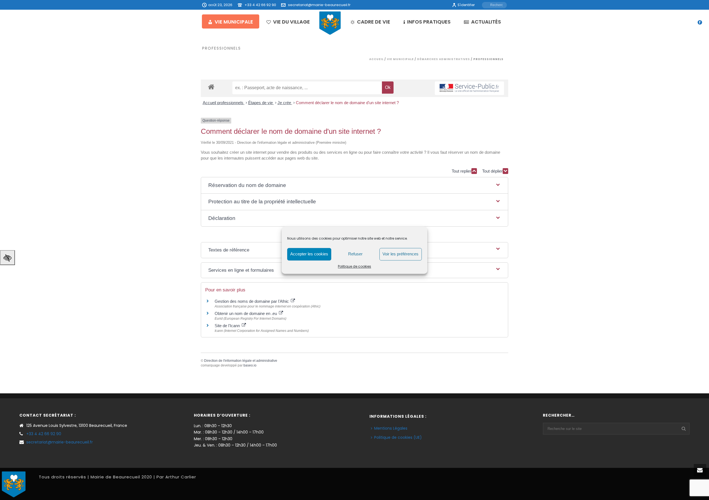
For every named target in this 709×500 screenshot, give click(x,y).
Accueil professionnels (224, 102)
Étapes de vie (261, 102)
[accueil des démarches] (211, 86)
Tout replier (461, 171)
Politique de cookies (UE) (398, 437)
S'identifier (466, 4)
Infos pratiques (429, 21)
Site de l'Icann (228, 325)
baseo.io (249, 365)
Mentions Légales (390, 428)
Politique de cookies (354, 266)
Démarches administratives (443, 59)
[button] (354, 185)
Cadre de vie (373, 21)
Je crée (285, 102)
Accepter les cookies (309, 254)
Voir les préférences (400, 254)
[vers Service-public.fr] (469, 88)
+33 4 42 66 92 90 (260, 4)
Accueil (376, 59)
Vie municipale (234, 21)
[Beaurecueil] (330, 23)
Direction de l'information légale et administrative (240, 361)
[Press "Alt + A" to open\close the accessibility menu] (7, 257)
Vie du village (291, 21)
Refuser (355, 254)
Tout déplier (492, 171)
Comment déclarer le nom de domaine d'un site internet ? (347, 102)
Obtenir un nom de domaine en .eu (246, 313)
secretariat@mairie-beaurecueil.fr (319, 4)
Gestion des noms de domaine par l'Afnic (252, 301)
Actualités (486, 21)
